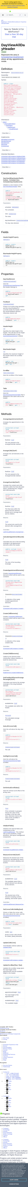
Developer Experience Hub (10, 1044)
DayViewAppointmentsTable (10, 390)
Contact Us (6, 1072)
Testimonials (6, 1066)
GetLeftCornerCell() (10, 726)
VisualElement (13, 129)
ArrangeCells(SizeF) (10, 450)
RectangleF (8, 715)
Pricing (5, 1039)
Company (5, 1128)
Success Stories (7, 1065)
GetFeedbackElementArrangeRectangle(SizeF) (13, 678)
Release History (7, 1049)
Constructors (9, 173)
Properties (7, 273)
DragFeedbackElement (8, 304)
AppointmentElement (14, 573)
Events (5, 1058)
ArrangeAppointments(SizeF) (13, 419)
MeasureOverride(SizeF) (11, 855)
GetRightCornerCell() (10, 756)
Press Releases (7, 1132)
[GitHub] (7, 1091)
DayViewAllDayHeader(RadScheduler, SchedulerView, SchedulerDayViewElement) (13, 180)
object (5, 122)
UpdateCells (7, 947)
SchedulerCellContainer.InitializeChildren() (14, 156)
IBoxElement (5, 143)
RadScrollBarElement (8, 372)
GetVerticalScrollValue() (11, 787)
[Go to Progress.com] (5, 1114)
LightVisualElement (9, 832)
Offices (5, 1137)
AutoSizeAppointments (10, 336)
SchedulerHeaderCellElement (12, 747)
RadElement (11, 127)
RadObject (9, 125)
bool (11, 932)
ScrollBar (6, 370)
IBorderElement (6, 141)
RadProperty (6, 239)
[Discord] (7, 1093)
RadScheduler (15, 207)
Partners (5, 1056)
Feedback (6, 302)
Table (5, 388)
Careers (5, 1135)
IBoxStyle (4, 144)
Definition (7, 68)
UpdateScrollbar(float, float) (12, 965)
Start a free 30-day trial (14, 35)
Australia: (13, 1079)
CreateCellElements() (10, 613)
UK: (12, 1074)
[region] (14, 1175)
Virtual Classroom (8, 1057)
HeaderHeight (8, 326)
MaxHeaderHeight (9, 349)
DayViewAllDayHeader (13, 47)
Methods (6, 413)
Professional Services (9, 1054)
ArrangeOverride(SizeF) (11, 482)
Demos (5, 1046)
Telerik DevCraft (4, 1028)
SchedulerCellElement (15, 616)
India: (12, 1076)
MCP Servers (3, 1034)
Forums (5, 1050)
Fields (4, 232)
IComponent (5, 146)
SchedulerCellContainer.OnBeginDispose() (14, 158)
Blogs (4, 1051)
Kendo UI (2, 1031)
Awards (5, 1131)
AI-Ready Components (14, 1034)
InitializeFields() (8, 826)
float (6, 808)
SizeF (12, 440)
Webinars (5, 1053)
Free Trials (6, 1038)
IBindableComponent (7, 139)
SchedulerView (12, 213)
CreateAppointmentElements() (13, 570)
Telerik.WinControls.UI (14, 22)
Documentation (7, 1047)
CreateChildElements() (11, 653)
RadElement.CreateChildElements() (14, 672)
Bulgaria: (13, 1077)
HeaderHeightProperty (11, 237)
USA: (12, 1073)
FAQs (4, 1060)
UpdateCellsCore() (9, 943)
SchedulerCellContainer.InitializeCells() (13, 160)
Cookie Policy (12, 1173)
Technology (6, 1130)
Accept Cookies (14, 1179)
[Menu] (3, 15)
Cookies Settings (14, 1184)
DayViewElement (9, 279)
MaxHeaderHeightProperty (12, 253)
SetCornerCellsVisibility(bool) (13, 909)
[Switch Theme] (25, 15)
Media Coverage (7, 1134)
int (4, 328)
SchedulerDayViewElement (12, 57)
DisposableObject (9, 124)
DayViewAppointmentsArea (11, 915)
